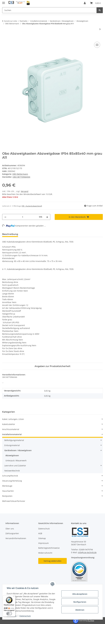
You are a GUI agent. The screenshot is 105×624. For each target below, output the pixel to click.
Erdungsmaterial (12, 445)
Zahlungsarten (12, 533)
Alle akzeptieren (79, 594)
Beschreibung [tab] (10, 234)
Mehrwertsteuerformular (13, 501)
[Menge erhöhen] (47, 217)
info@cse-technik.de (87, 552)
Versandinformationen (15, 538)
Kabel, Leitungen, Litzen (13, 419)
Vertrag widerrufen (52, 561)
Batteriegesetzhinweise (49, 548)
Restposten (7, 496)
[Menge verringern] (5, 217)
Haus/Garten (8, 491)
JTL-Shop (91, 620)
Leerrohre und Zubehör (15, 465)
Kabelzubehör (8, 424)
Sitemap (42, 538)
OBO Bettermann (20, 174)
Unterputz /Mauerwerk (15, 460)
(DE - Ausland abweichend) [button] (32, 206)
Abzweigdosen (12, 455)
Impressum (43, 543)
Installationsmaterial (12, 434)
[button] (85, 3)
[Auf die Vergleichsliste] (97, 45)
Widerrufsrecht (45, 553)
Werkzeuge (7, 486)
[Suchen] (100, 10)
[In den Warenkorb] (4, 38)
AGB (40, 533)
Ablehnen (79, 610)
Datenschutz (25, 616)
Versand (24, 191)
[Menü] (13, 597)
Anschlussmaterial (10, 429)
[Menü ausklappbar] (3, 1)
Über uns (9, 528)
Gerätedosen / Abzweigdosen (18, 450)
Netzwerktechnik (12, 470)
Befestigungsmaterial (14, 440)
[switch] (9, 613)
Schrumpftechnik (10, 475)
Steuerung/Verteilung (12, 480)
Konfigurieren (79, 602)
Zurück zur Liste (10, 21)
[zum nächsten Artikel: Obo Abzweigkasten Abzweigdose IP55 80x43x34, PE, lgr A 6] (100, 29)
